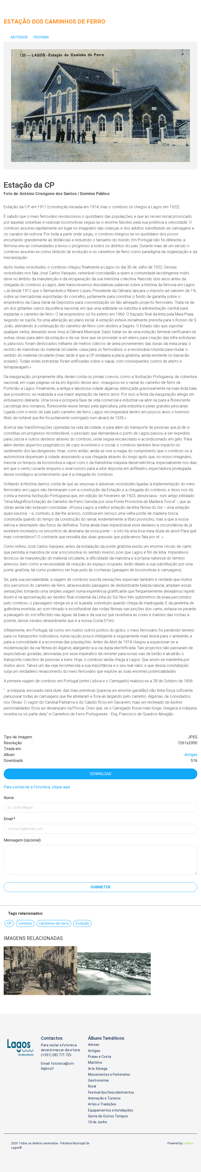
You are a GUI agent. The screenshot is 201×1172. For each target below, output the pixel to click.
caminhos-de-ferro (54, 923)
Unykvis (188, 1143)
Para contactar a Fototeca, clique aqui (37, 787)
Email (9, 819)
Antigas (190, 754)
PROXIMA (42, 37)
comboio (25, 923)
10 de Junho (97, 1122)
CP (9, 923)
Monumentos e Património (109, 1074)
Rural (92, 1086)
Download (100, 773)
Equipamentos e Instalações (110, 1110)
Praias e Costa (99, 1057)
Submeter (100, 887)
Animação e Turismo (104, 1098)
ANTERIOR (19, 37)
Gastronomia (98, 1080)
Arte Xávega (97, 1069)
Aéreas (93, 1045)
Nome (9, 797)
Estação (82, 923)
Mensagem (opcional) (22, 840)
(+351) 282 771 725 (56, 1055)
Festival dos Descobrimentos (111, 1092)
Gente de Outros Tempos (108, 1116)
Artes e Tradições (102, 1104)
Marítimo (95, 1062)
